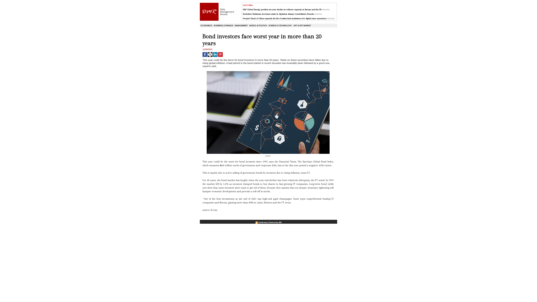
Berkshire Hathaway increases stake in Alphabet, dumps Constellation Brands (278, 14)
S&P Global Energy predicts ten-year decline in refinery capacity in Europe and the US (282, 9)
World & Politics (258, 25)
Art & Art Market (302, 25)
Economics (206, 25)
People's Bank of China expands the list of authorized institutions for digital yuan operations (285, 18)
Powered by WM (275, 222)
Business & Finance (223, 25)
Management (241, 25)
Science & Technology (280, 25)
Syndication (263, 222)
